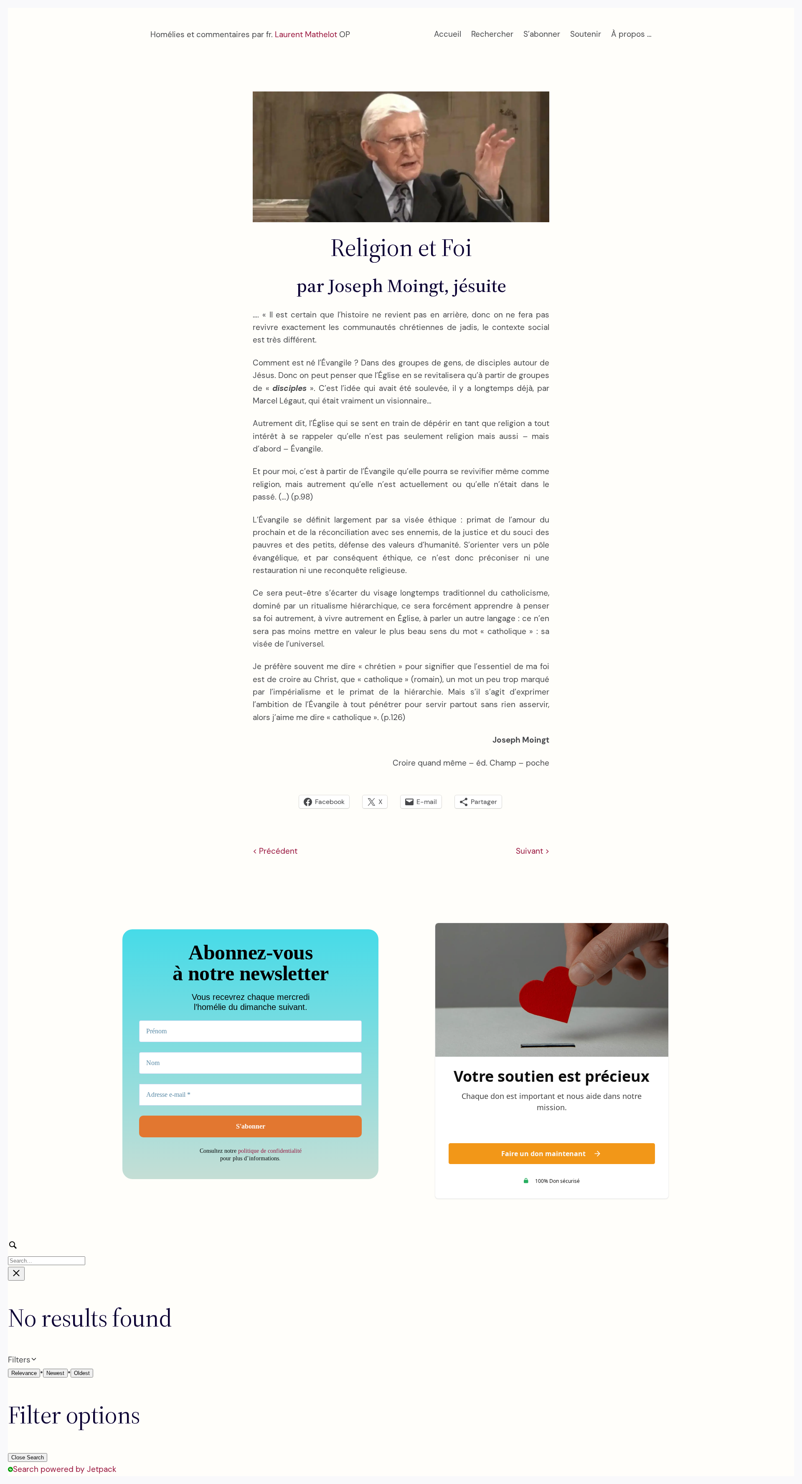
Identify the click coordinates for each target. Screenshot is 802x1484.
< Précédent (275, 851)
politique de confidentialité (270, 1151)
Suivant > (532, 851)
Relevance (24, 1373)
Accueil (447, 34)
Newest (55, 1373)
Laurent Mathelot (306, 34)
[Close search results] (16, 1274)
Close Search (27, 1457)
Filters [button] (33, 1360)
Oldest (82, 1373)
